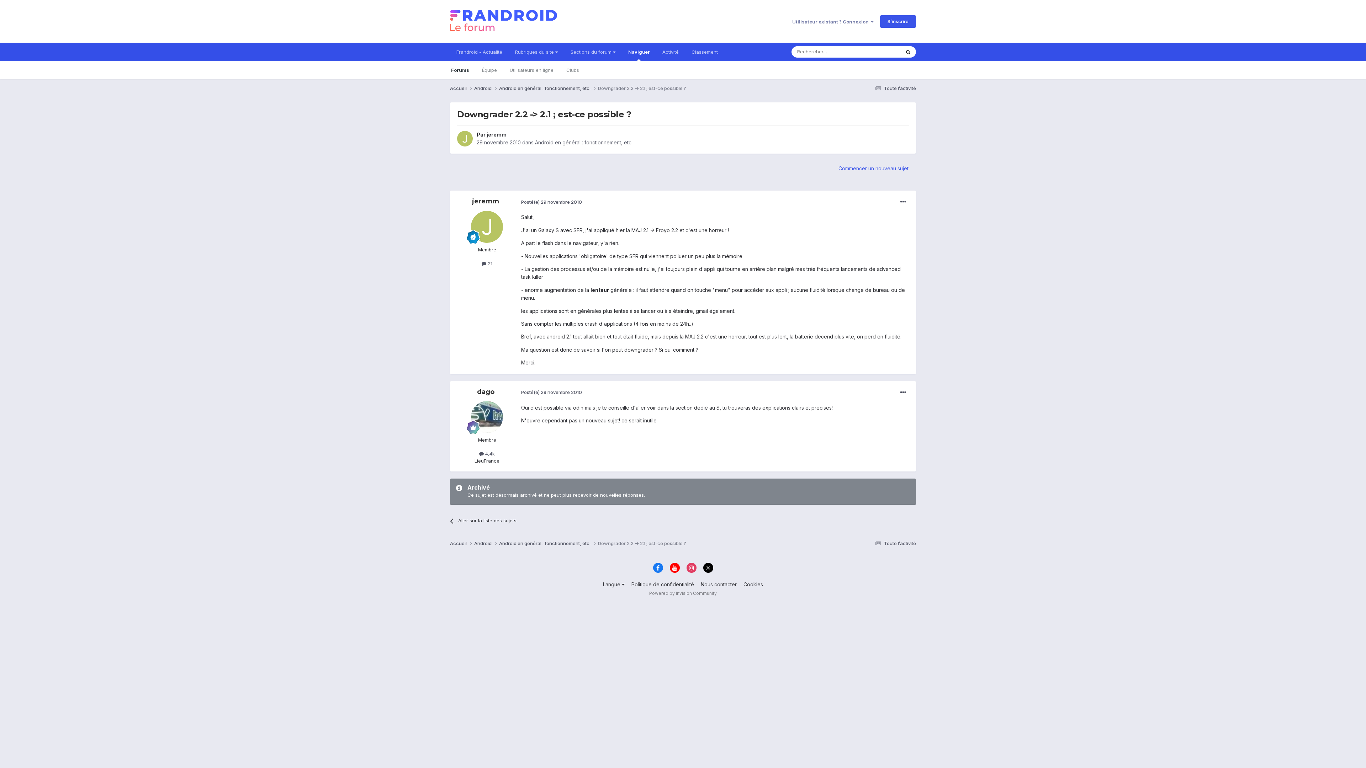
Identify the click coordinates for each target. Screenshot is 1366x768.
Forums (460, 70)
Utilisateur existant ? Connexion (831, 22)
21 (489, 263)
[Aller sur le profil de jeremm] (465, 138)
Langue (612, 584)
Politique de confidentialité (662, 584)
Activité (670, 52)
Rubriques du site (535, 52)
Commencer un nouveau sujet (873, 168)
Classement (705, 52)
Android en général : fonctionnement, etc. (583, 142)
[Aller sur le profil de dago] (487, 417)
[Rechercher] (908, 52)
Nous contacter (719, 584)
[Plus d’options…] (903, 202)
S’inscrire (898, 21)
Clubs (572, 70)
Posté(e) (551, 202)
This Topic (879, 51)
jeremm (497, 135)
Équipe (489, 70)
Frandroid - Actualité (479, 52)
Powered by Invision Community (683, 593)
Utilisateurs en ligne (532, 70)
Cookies (753, 584)
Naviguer (639, 52)
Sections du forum (592, 52)
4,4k (489, 454)
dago (485, 392)
